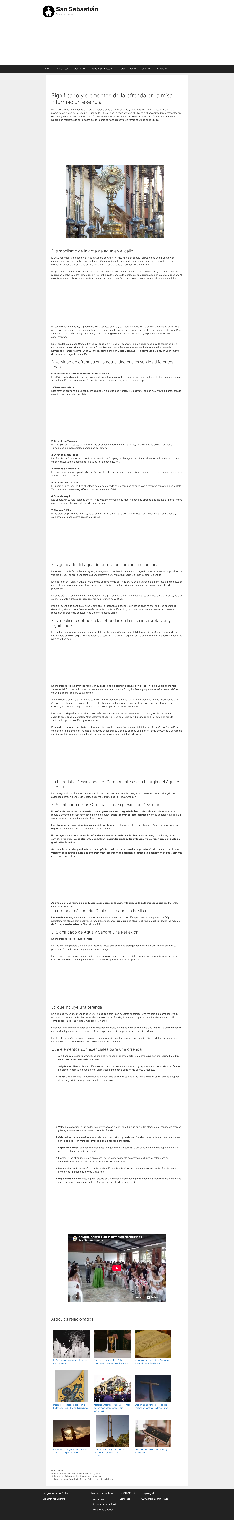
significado (97, 1473)
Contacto (146, 68)
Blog (47, 68)
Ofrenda (80, 1473)
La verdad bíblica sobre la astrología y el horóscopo (153, 1451)
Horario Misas (61, 68)
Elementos (65, 1473)
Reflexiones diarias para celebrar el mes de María (70, 1362)
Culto (56, 1473)
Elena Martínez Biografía (54, 1499)
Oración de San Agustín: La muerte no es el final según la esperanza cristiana (112, 1452)
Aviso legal (98, 1499)
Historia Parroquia (127, 68)
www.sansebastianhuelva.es (154, 1499)
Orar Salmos (79, 68)
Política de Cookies (103, 1509)
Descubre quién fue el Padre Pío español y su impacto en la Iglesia (84, 1479)
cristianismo (59, 1470)
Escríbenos (125, 1499)
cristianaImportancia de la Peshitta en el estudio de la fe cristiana (153, 1362)
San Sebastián (77, 9)
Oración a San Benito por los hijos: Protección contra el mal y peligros (151, 1406)
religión (88, 1473)
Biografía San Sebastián (102, 68)
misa (73, 1473)
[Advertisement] (117, 43)
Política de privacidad (104, 1504)
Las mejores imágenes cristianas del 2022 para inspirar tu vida (70, 1451)
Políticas (160, 68)
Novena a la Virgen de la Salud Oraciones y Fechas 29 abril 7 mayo (111, 1362)
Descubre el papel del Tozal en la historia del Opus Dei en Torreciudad (71, 1406)
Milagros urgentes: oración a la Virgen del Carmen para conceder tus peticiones (112, 1408)
